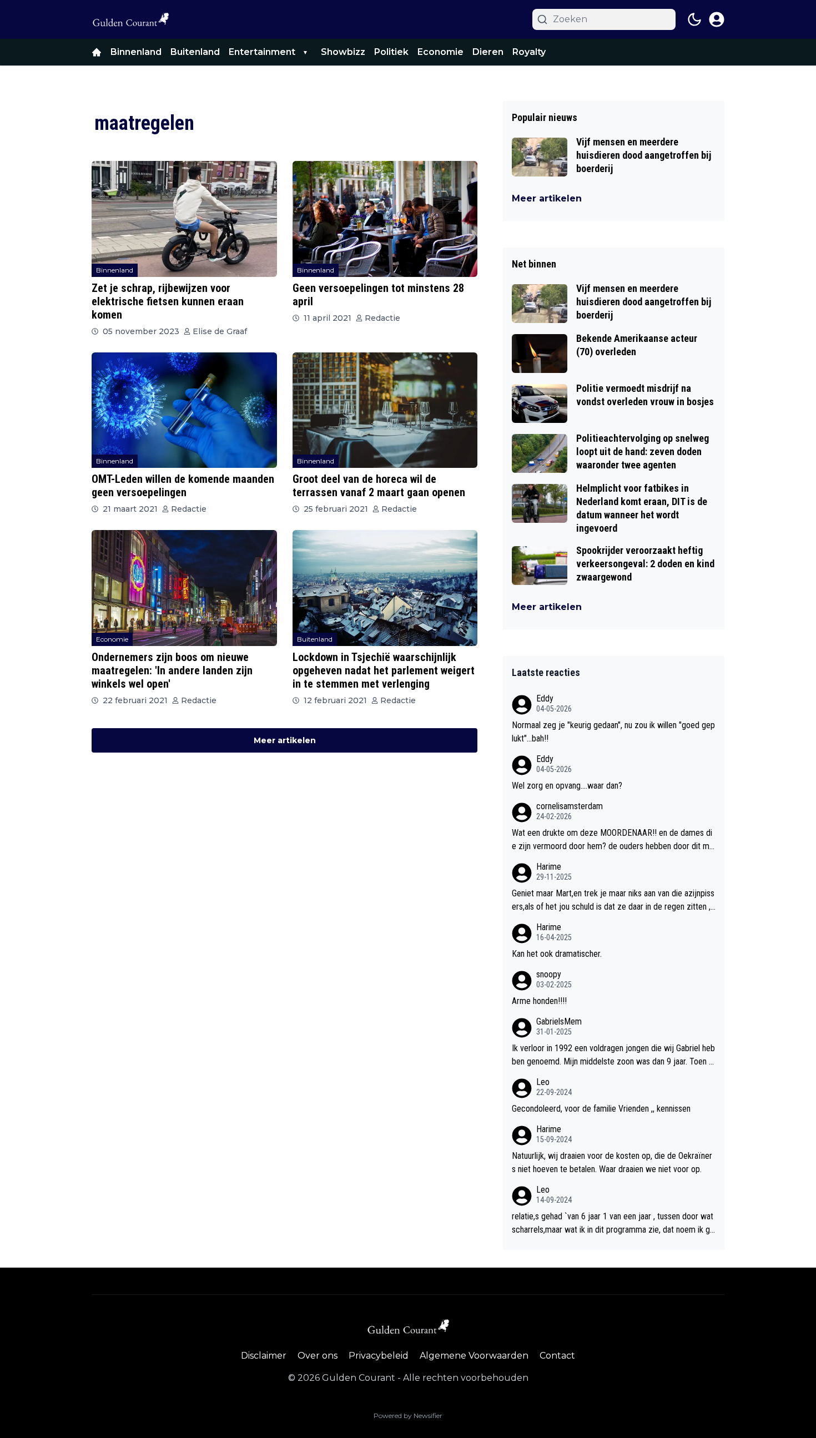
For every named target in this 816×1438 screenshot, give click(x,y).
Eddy (544, 698)
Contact (557, 1355)
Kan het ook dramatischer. (557, 953)
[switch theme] (694, 19)
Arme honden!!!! (539, 1001)
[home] (97, 52)
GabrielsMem (559, 1021)
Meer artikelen (285, 740)
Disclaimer (263, 1355)
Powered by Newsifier (408, 1415)
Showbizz (343, 52)
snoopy (548, 974)
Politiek (391, 52)
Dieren (487, 52)
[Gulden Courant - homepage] (130, 19)
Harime (548, 866)
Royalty (529, 52)
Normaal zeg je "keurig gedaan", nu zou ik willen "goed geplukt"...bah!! (613, 732)
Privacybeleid (379, 1355)
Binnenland (136, 52)
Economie (440, 52)
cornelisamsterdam (569, 806)
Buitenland (195, 52)
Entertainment (262, 52)
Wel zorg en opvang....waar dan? (567, 785)
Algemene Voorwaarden (474, 1355)
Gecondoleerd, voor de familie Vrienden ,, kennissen (601, 1108)
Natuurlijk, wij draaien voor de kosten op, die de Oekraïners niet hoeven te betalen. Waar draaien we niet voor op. (612, 1162)
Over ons (318, 1355)
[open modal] (716, 19)
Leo (543, 1082)
